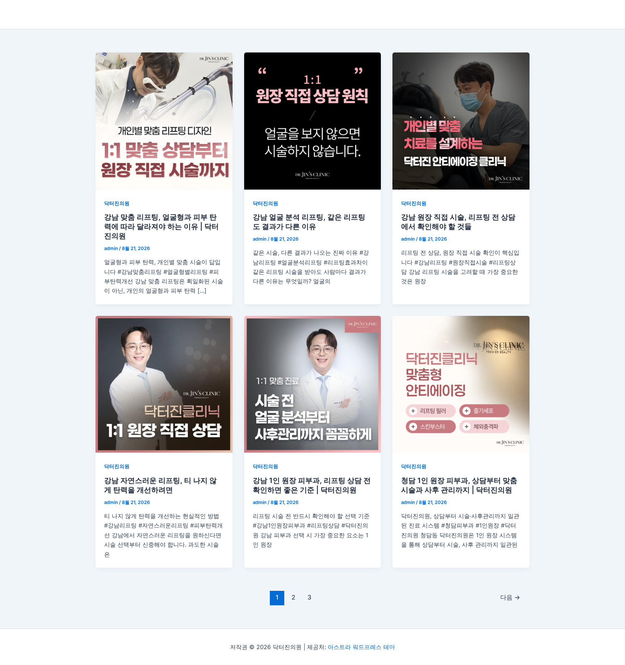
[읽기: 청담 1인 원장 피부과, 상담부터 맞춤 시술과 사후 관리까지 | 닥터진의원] (461, 384)
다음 (510, 597)
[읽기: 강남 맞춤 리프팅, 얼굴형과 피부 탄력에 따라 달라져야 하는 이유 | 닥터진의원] (164, 121)
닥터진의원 (116, 203)
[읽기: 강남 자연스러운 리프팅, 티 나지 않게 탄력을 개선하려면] (164, 384)
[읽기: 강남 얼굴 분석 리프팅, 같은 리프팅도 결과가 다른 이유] (312, 121)
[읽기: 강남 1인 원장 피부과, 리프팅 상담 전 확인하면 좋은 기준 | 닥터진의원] (312, 384)
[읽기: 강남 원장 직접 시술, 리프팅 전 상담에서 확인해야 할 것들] (461, 121)
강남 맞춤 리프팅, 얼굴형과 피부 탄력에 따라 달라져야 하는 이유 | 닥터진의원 (161, 226)
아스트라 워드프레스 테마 (361, 647)
